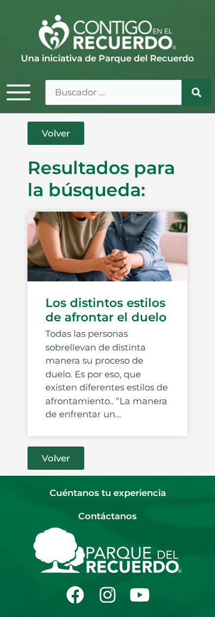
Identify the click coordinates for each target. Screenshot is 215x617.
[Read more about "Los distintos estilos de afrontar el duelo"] (107, 247)
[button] (55, 133)
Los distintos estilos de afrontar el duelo (106, 310)
